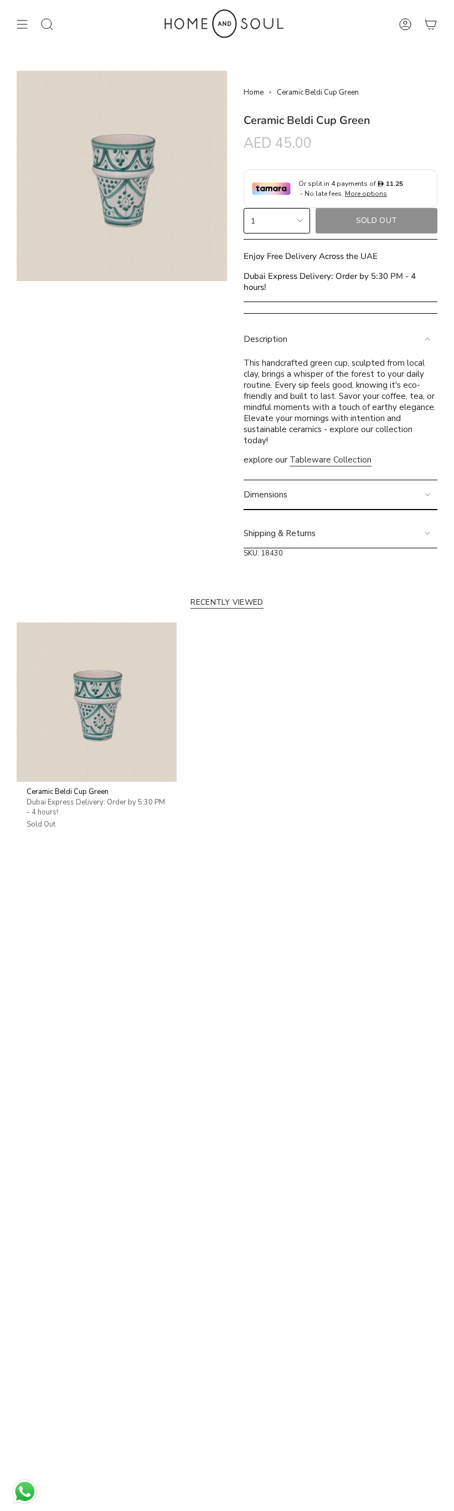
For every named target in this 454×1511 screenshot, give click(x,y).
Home (254, 92)
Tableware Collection (331, 459)
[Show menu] (22, 24)
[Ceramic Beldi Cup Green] (97, 702)
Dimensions (265, 494)
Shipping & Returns (280, 533)
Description (265, 339)
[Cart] (430, 24)
